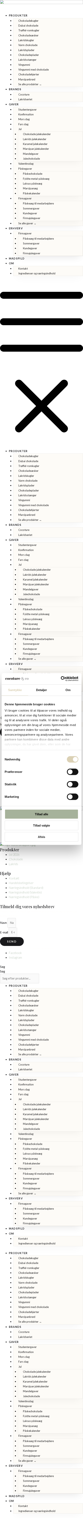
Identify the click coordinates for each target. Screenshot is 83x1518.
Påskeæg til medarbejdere (38, 203)
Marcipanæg (30, 188)
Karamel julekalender (35, 144)
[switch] (72, 771)
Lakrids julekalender (34, 139)
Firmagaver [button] (25, 198)
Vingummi (24, 64)
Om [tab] (68, 689)
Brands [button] (15, 89)
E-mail (4, 932)
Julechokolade (31, 158)
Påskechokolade (32, 173)
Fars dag (23, 124)
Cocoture (23, 94)
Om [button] (11, 263)
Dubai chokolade (28, 25)
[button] (41, 364)
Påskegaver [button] (25, 168)
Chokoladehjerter (28, 74)
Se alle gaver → (27, 223)
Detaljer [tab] (41, 689)
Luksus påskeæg (32, 183)
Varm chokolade (27, 45)
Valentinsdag (25, 163)
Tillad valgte (41, 825)
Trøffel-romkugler (28, 30)
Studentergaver (27, 109)
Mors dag (24, 119)
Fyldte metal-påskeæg (36, 178)
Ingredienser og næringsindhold (36, 273)
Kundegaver (30, 213)
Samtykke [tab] (15, 689)
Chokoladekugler (28, 20)
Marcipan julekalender (36, 148)
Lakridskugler (26, 40)
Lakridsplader (26, 50)
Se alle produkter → (30, 84)
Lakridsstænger (27, 59)
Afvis (41, 836)
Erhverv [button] (16, 228)
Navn (3, 922)
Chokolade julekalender (37, 134)
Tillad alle (41, 814)
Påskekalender (31, 193)
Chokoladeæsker (28, 35)
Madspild (17, 258)
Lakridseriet (25, 99)
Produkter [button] (18, 15)
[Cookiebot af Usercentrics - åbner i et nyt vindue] (60, 678)
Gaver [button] (14, 104)
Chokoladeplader (28, 54)
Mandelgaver (30, 153)
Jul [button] (20, 129)
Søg (2, 966)
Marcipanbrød (26, 79)
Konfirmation (26, 114)
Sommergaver (31, 208)
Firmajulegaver (31, 218)
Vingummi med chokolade (33, 69)
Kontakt (23, 268)
